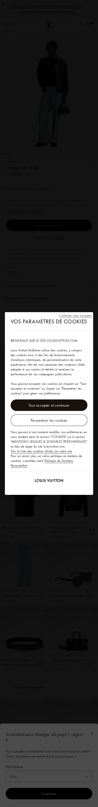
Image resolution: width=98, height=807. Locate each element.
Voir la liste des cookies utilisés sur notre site (41, 451)
